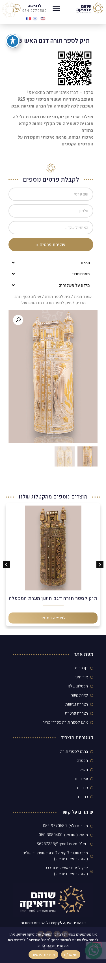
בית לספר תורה (57, 297)
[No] (97, 944)
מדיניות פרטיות (43, 954)
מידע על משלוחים (74, 285)
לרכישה (35, 6)
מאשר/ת (71, 954)
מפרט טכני (81, 274)
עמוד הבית (83, 297)
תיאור (85, 263)
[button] (56, 8)
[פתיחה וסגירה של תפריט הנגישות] (13, 41)
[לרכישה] (16, 8)
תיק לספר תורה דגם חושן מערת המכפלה (53, 598)
